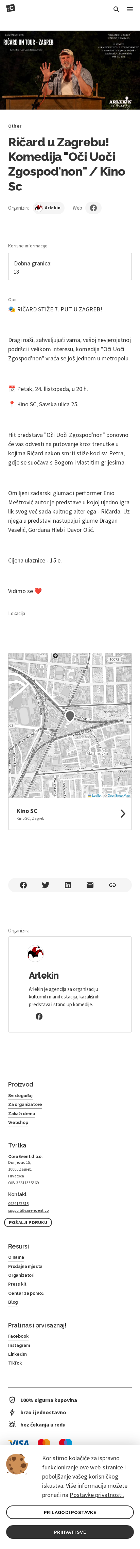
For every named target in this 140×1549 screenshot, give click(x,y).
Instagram (19, 1345)
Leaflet (96, 795)
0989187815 (18, 1203)
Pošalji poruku (28, 1222)
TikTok (15, 1363)
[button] (70, 716)
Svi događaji (20, 1095)
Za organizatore (25, 1104)
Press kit (17, 1284)
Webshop (18, 1122)
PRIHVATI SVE (70, 1532)
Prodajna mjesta (25, 1266)
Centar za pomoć (26, 1293)
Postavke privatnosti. (97, 1495)
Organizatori (21, 1275)
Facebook (18, 1336)
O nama (16, 1257)
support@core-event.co (28, 1210)
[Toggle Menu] (130, 9)
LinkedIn (17, 1354)
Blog (13, 1302)
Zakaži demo (21, 1113)
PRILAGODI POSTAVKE (70, 1512)
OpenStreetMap (119, 795)
